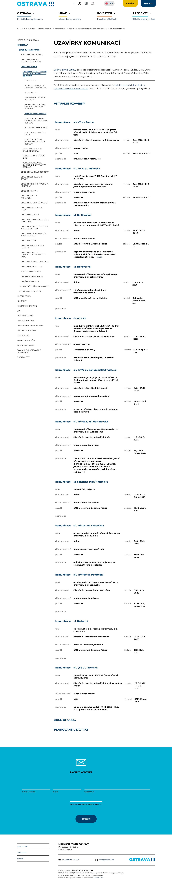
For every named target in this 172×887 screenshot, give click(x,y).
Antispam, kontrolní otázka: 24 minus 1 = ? (86, 804)
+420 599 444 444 (70, 859)
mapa (99, 257)
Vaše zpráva (89, 792)
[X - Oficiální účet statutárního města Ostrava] (80, 3)
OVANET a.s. (99, 878)
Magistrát (31, 28)
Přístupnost (22, 852)
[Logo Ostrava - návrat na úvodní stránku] (35, 6)
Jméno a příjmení (28, 792)
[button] (30, 16)
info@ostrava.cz (106, 860)
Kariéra (130, 3)
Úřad (23, 28)
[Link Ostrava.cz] (142, 860)
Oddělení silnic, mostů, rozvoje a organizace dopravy (88, 28)
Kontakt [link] (148, 3)
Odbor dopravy (60, 28)
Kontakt (20, 859)
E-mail (55, 792)
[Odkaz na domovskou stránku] (17, 28)
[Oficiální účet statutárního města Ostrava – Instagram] (92, 3)
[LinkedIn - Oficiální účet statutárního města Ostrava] (86, 3)
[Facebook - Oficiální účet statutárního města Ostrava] (74, 3)
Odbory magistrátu (45, 28)
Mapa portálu (22, 846)
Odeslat (86, 819)
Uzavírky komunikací (117, 29)
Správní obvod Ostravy (65, 70)
